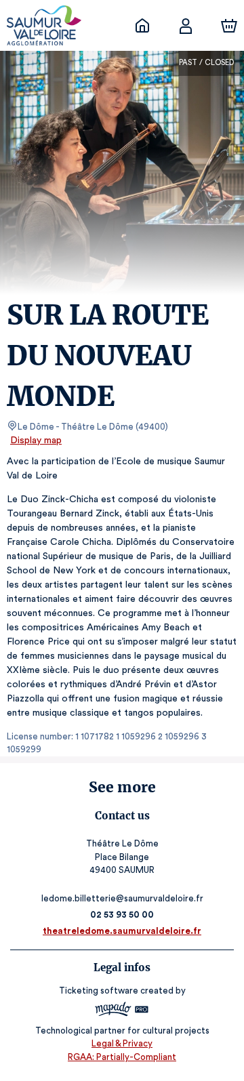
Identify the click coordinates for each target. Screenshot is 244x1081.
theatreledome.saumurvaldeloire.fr (122, 930)
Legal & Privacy (122, 1043)
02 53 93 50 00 (122, 914)
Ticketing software (98, 990)
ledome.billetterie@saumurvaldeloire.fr (122, 898)
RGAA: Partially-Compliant (122, 1057)
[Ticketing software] (122, 1011)
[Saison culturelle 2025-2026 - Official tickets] (142, 25)
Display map (36, 440)
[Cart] (229, 25)
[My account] (186, 25)
